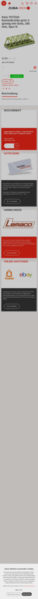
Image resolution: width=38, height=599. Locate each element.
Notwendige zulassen (14, 594)
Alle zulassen (26, 594)
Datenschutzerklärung (29, 586)
